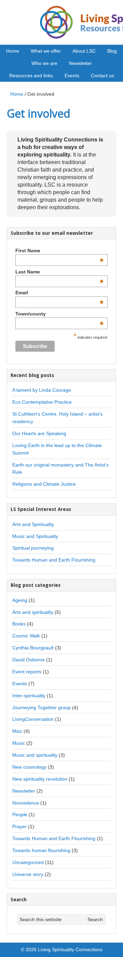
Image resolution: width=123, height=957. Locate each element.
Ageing (19, 600)
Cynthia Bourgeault (33, 647)
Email (59, 292)
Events (19, 683)
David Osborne (28, 659)
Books (19, 623)
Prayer (19, 826)
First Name (59, 250)
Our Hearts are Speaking (39, 433)
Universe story (27, 874)
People (19, 814)
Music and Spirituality (35, 536)
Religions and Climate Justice (44, 484)
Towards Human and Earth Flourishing (53, 560)
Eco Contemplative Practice (42, 402)
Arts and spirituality (32, 612)
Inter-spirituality (28, 695)
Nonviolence (25, 803)
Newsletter (23, 791)
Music (18, 743)
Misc (17, 731)
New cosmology (29, 767)
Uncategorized (28, 862)
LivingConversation (33, 719)
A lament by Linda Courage (41, 390)
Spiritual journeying (33, 548)
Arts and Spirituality (33, 524)
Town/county (59, 313)
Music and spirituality (34, 755)
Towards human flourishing (41, 850)
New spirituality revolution (39, 779)
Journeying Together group (41, 707)
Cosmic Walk (26, 635)
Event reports (26, 671)
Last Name (59, 271)
